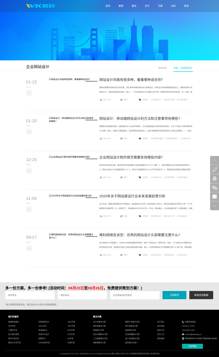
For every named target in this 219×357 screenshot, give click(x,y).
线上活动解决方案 (132, 339)
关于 (147, 6)
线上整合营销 (13, 334)
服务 (134, 6)
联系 (186, 6)
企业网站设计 (156, 100)
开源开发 (71, 343)
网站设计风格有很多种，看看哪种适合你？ (131, 80)
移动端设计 (42, 330)
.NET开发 (71, 326)
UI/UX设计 (42, 326)
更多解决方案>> (131, 343)
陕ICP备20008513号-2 (121, 354)
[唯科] (41, 6)
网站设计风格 (169, 100)
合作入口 (160, 334)
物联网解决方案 (99, 343)
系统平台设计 (43, 334)
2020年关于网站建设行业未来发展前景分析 (132, 196)
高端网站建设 (13, 322)
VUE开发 (71, 334)
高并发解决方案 (99, 326)
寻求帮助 (192, 346)
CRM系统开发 (44, 343)
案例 (121, 6)
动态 (173, 6)
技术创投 (160, 326)
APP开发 (11, 326)
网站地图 (160, 339)
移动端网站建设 (157, 139)
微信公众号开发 (14, 343)
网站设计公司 (169, 216)
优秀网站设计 (169, 255)
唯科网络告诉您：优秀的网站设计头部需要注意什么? (139, 235)
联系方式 (160, 330)
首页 (107, 6)
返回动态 (162, 68)
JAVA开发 (71, 322)
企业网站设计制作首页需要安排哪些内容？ (131, 157)
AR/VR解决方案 (99, 322)
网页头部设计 (156, 255)
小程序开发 (12, 330)
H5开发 (70, 339)
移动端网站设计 (172, 139)
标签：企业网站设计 (183, 68)
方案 (160, 6)
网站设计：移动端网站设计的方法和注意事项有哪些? (139, 118)
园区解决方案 (130, 330)
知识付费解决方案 (100, 334)
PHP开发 (71, 330)
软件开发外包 (13, 339)
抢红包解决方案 (131, 326)
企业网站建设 (182, 177)
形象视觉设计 (43, 322)
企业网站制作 (169, 177)
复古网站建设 (182, 100)
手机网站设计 (156, 216)
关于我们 (160, 322)
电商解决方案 (98, 330)
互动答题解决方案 (132, 334)
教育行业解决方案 (132, 322)
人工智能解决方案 (100, 339)
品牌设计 (42, 339)
